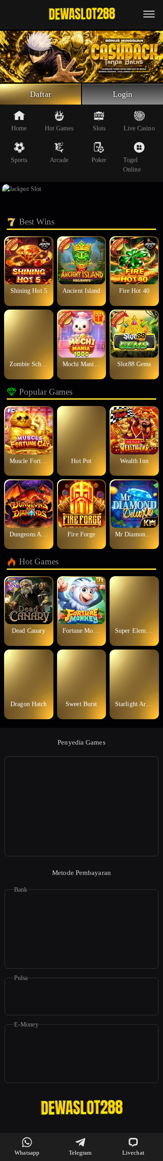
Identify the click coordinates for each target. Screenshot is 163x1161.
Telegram (80, 1152)
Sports (19, 160)
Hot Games (59, 128)
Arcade (59, 160)
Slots (99, 128)
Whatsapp (26, 1152)
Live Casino (139, 128)
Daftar (40, 94)
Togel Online (132, 165)
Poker (99, 160)
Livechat (133, 1152)
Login (123, 94)
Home (19, 128)
